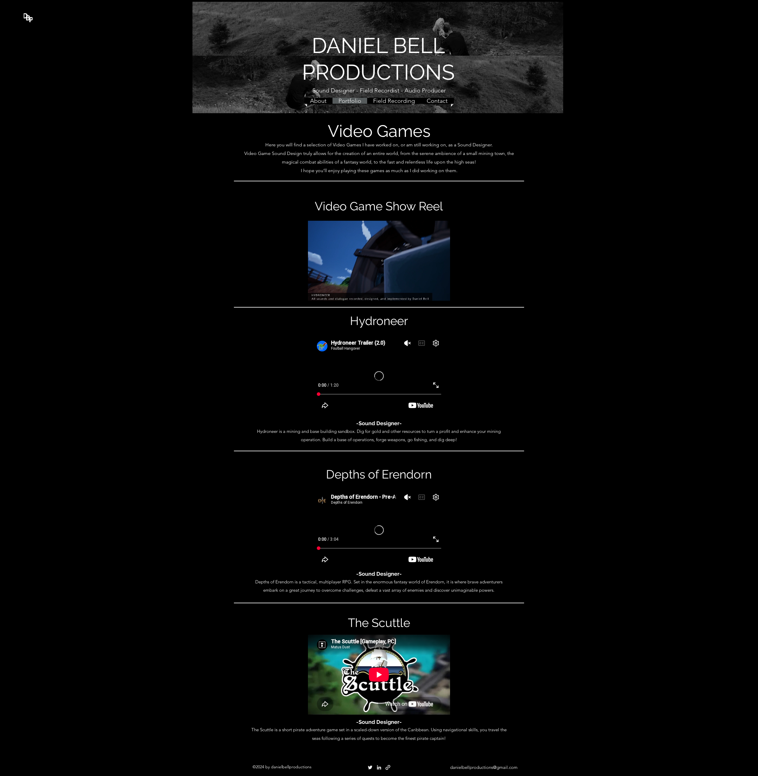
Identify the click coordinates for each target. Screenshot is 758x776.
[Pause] (315, 293)
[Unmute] (326, 293)
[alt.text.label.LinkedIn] (379, 767)
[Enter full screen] (442, 293)
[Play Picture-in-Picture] (432, 293)
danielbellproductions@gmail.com (484, 767)
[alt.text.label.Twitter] (370, 767)
